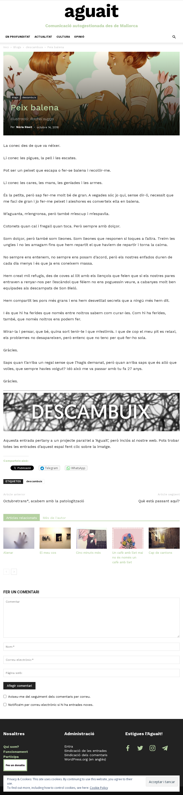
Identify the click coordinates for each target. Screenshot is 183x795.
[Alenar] (18, 538)
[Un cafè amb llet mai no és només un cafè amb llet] (127, 538)
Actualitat (43, 36)
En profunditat (17, 36)
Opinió (79, 36)
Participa (11, 757)
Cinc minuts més (88, 552)
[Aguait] (91, 16)
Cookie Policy (99, 788)
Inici (6, 47)
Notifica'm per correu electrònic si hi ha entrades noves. (50, 705)
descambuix (34, 47)
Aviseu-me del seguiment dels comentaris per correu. (49, 696)
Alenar (8, 552)
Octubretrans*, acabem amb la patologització (43, 501)
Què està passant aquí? (159, 501)
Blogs (17, 47)
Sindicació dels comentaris (85, 755)
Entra (68, 746)
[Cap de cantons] (164, 538)
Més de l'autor (54, 518)
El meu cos (48, 552)
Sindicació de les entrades (85, 751)
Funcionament (15, 752)
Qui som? (11, 747)
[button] (174, 37)
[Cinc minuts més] (91, 538)
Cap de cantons (160, 552)
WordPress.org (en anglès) (85, 759)
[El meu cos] (55, 538)
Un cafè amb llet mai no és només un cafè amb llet (127, 557)
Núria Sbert (24, 127)
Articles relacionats (21, 518)
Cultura (63, 36)
